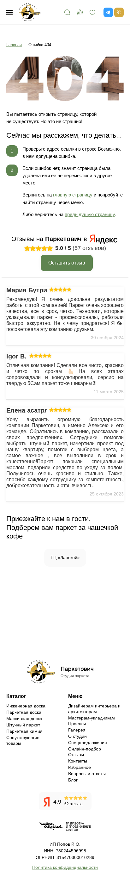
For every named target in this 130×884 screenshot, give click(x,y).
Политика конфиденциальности (65, 867)
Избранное (79, 767)
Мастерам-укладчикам (91, 717)
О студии (77, 736)
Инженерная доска (25, 705)
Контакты (77, 760)
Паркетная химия (24, 731)
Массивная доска (24, 718)
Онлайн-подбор (84, 748)
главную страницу (72, 194)
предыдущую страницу (90, 214)
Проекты (77, 723)
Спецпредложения (87, 742)
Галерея (77, 729)
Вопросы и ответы (87, 773)
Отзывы (76, 754)
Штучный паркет (23, 724)
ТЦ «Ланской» (65, 557)
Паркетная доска (23, 712)
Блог (73, 779)
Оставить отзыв (66, 262)
